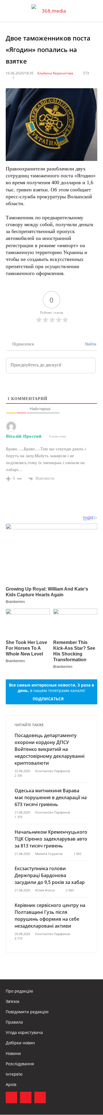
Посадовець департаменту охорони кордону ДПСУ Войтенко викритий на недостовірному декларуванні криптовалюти (49, 749)
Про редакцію (19, 991)
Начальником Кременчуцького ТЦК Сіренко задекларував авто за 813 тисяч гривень (51, 839)
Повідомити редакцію (27, 1011)
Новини (13, 1053)
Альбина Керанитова (55, 73)
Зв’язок (12, 1001)
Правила (14, 1022)
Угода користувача (24, 1032)
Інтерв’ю (14, 1074)
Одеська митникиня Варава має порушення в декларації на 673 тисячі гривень (51, 797)
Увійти (90, 344)
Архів (11, 1084)
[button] (93, 11)
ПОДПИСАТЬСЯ (48, 698)
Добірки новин (20, 1042)
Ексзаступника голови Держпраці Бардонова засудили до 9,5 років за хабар (50, 875)
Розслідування (20, 1063)
